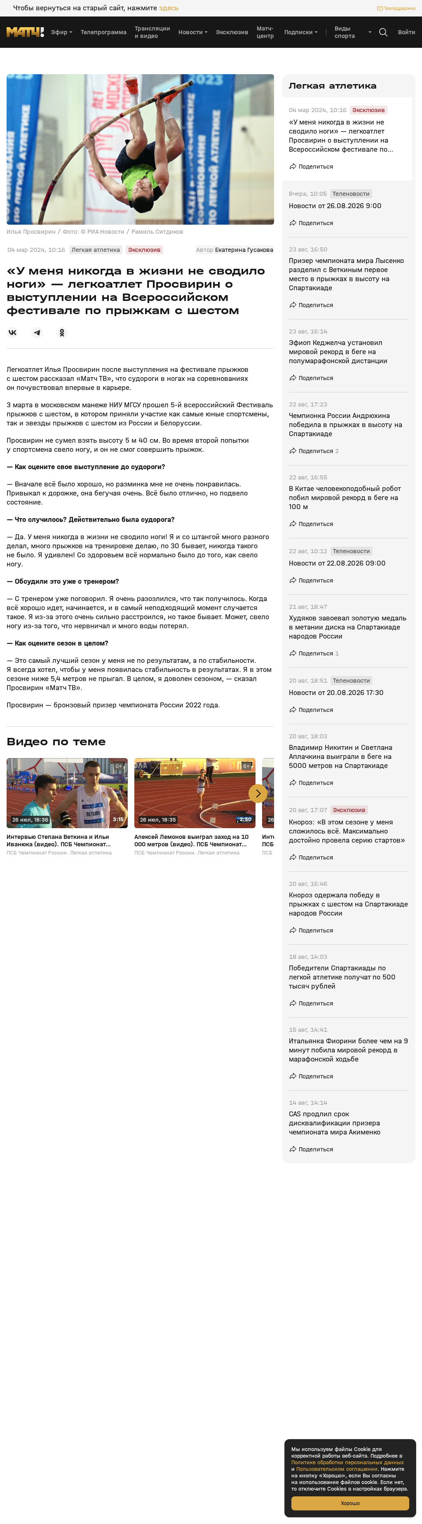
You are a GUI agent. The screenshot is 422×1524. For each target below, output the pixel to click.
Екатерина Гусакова (244, 250)
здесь (168, 8)
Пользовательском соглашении (336, 1469)
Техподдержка (399, 8)
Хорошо (350, 1503)
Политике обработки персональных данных (347, 1462)
